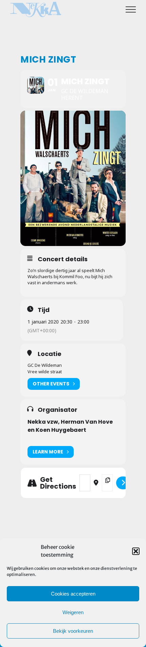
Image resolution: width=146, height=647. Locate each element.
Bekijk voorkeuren (73, 631)
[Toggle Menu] (131, 9)
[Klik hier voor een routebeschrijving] (123, 482)
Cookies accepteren (73, 594)
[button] (135, 551)
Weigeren (73, 612)
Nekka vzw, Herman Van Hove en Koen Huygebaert (70, 426)
